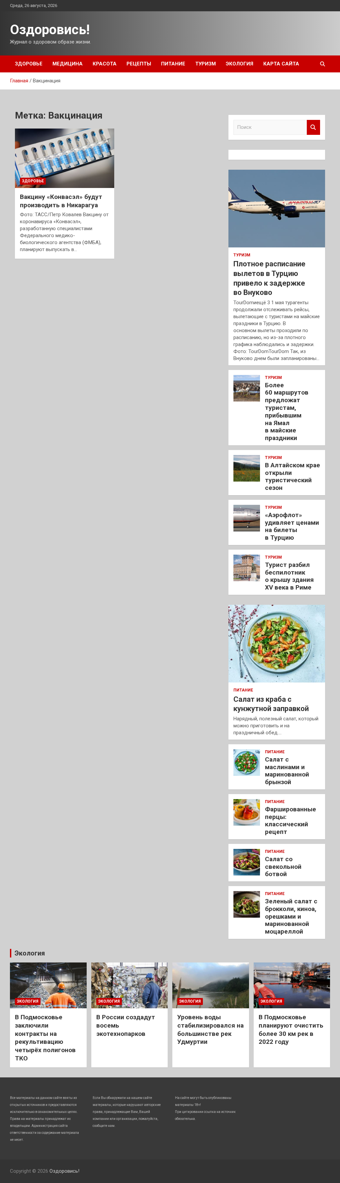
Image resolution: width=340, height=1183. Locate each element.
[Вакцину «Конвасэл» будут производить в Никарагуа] (65, 158)
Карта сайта (281, 64)
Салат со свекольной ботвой (283, 866)
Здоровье (28, 64)
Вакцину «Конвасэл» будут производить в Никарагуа (61, 201)
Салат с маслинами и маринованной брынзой (287, 771)
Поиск (313, 127)
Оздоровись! (50, 30)
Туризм (205, 64)
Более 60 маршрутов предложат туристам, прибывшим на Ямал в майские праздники (286, 411)
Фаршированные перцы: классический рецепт (290, 820)
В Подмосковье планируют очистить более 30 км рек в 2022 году (291, 1029)
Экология (239, 64)
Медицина (67, 64)
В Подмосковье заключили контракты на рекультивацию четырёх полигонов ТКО (45, 1037)
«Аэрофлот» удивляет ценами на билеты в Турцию (292, 526)
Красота (105, 64)
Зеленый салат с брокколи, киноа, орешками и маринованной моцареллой (291, 916)
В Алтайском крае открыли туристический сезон (292, 476)
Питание (173, 64)
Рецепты (139, 64)
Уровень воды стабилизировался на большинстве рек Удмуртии (210, 1029)
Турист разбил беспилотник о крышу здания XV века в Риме (289, 576)
